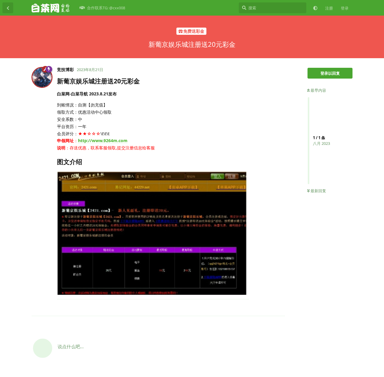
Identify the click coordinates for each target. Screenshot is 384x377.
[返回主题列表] (7, 7)
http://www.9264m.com (103, 140)
